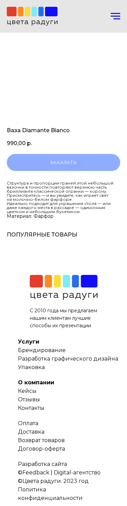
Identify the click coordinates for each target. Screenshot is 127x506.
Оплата (28, 423)
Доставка (31, 432)
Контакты (31, 408)
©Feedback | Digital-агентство (59, 472)
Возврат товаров (41, 440)
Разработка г (36, 358)
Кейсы (27, 391)
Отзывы (29, 399)
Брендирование (42, 350)
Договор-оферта (41, 449)
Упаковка (31, 367)
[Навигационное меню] (115, 16)
